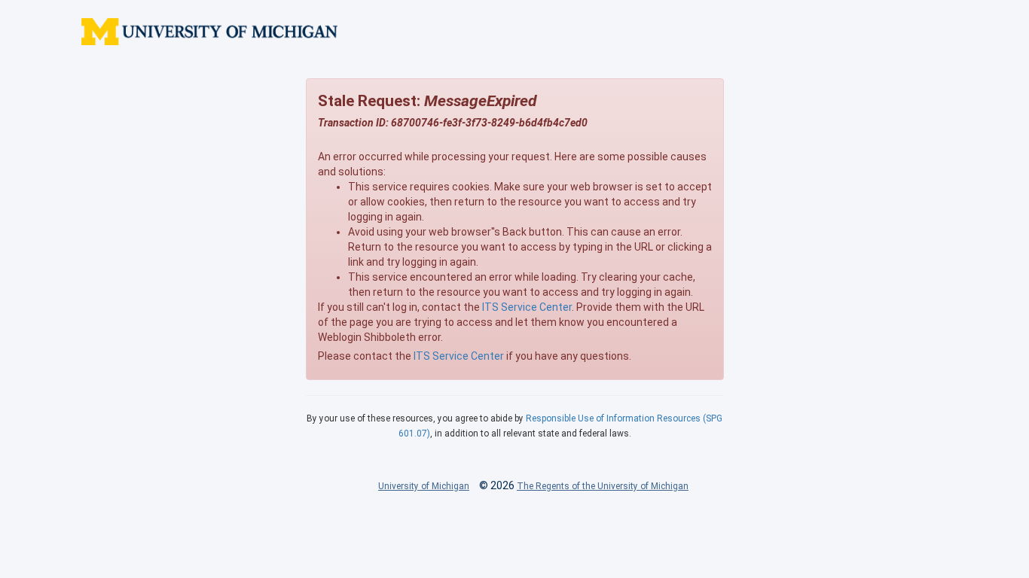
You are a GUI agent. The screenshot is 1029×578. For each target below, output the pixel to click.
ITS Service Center (527, 307)
